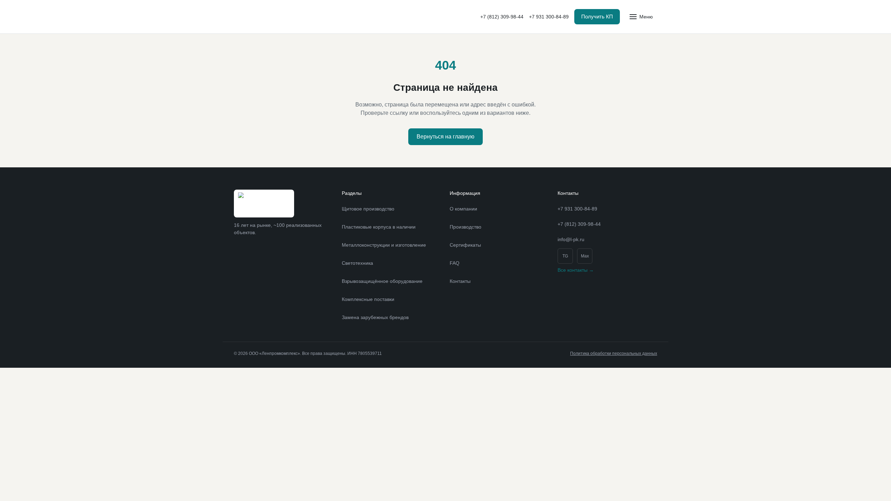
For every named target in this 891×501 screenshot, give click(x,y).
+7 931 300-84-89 (549, 16)
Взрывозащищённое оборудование (382, 281)
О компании (463, 209)
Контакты (460, 281)
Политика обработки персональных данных (613, 353)
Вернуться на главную (445, 137)
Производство (465, 227)
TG (565, 256)
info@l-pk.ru (571, 239)
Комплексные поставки (368, 299)
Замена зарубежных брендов (375, 317)
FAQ (454, 263)
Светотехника (357, 263)
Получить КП (597, 16)
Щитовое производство (368, 209)
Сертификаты (465, 245)
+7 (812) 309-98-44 (501, 16)
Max (585, 256)
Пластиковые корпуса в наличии (379, 227)
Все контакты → (576, 270)
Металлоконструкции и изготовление (384, 245)
